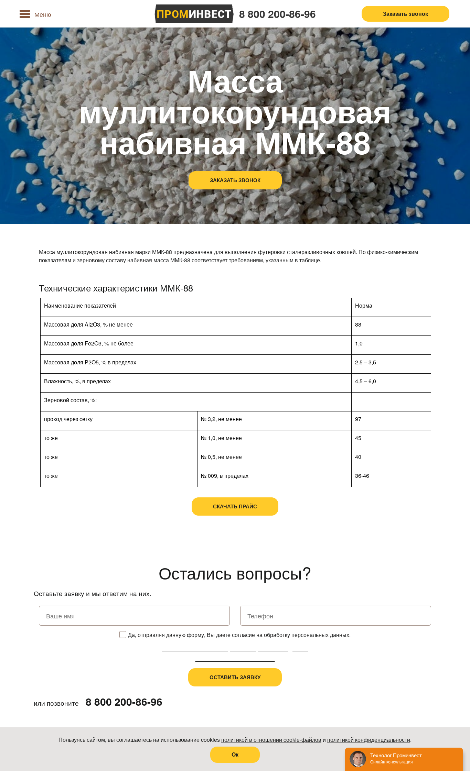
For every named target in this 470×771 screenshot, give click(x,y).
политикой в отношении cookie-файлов (271, 740)
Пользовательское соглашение (235, 659)
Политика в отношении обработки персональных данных (235, 648)
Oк (235, 754)
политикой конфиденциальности (368, 740)
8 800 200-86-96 (277, 14)
